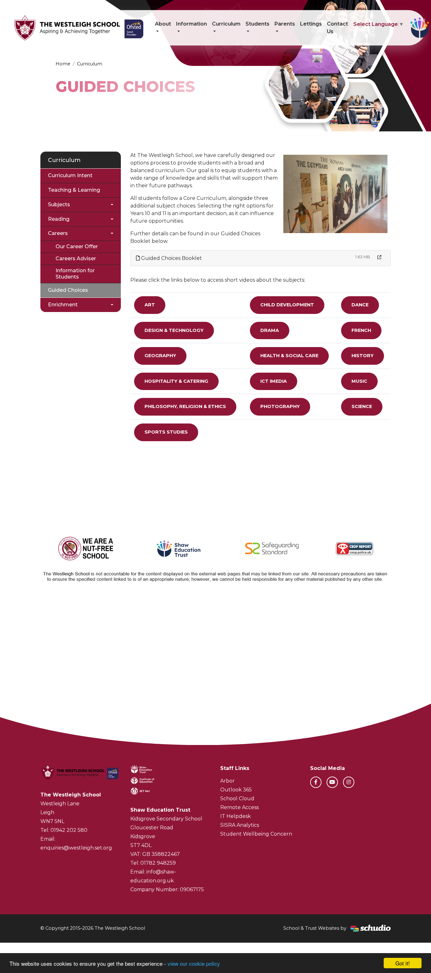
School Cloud (237, 799)
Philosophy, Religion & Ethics (185, 406)
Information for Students (75, 273)
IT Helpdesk (235, 816)
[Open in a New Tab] (379, 257)
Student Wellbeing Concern (256, 834)
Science (361, 406)
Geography (160, 355)
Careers (58, 233)
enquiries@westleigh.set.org (76, 848)
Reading (58, 219)
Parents (285, 24)
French (361, 330)
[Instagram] (348, 782)
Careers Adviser (76, 258)
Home (63, 64)
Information (191, 24)
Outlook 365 (236, 790)
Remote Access (239, 807)
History (362, 355)
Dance (360, 305)
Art (150, 305)
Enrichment (63, 305)
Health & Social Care (289, 355)
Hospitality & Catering (176, 381)
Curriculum (226, 24)
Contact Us (337, 27)
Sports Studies (166, 432)
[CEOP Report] (354, 548)
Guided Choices (68, 290)
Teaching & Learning (74, 190)
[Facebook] (316, 782)
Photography (280, 406)
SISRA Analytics (239, 825)
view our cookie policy (194, 963)
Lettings (311, 24)
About (163, 24)
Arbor (227, 781)
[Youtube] (332, 782)
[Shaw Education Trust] (179, 548)
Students (257, 24)
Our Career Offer (77, 246)
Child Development (287, 305)
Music (359, 381)
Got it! (402, 963)
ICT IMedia (273, 381)
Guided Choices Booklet (171, 258)
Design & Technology (174, 330)
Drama (269, 330)
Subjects (59, 204)
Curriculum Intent (70, 175)
